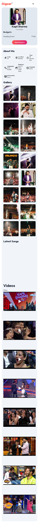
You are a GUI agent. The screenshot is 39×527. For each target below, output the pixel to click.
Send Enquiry (20, 42)
